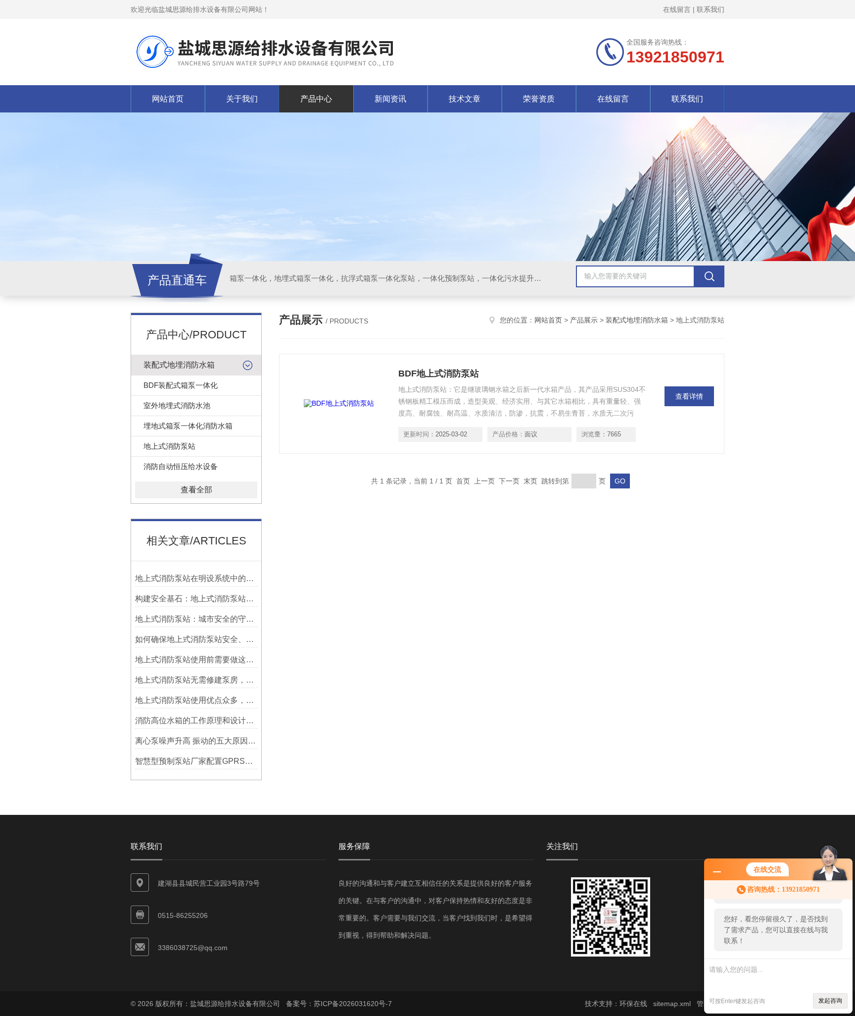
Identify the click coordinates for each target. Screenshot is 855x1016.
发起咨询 (830, 1000)
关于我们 (242, 99)
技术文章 (464, 99)
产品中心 (316, 99)
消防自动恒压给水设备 (180, 466)
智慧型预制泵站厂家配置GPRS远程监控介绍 (196, 761)
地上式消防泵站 (169, 446)
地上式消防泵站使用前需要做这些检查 (196, 659)
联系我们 (710, 9)
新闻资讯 (390, 99)
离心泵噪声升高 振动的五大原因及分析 (196, 741)
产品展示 (584, 320)
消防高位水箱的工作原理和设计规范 (196, 720)
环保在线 (633, 1004)
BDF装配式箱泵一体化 (180, 385)
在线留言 (677, 9)
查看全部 (196, 489)
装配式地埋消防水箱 (179, 365)
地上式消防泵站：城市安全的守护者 (196, 619)
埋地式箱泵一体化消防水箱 (188, 426)
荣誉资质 (539, 99)
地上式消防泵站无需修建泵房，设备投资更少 (196, 680)
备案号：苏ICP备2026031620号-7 (339, 1004)
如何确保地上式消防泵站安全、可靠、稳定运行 (196, 639)
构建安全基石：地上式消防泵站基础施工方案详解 (196, 598)
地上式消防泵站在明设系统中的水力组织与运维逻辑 (196, 578)
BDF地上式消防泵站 (438, 373)
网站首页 (168, 99)
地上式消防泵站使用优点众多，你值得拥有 (196, 700)
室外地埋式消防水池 (176, 405)
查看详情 (689, 396)
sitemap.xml (672, 1004)
